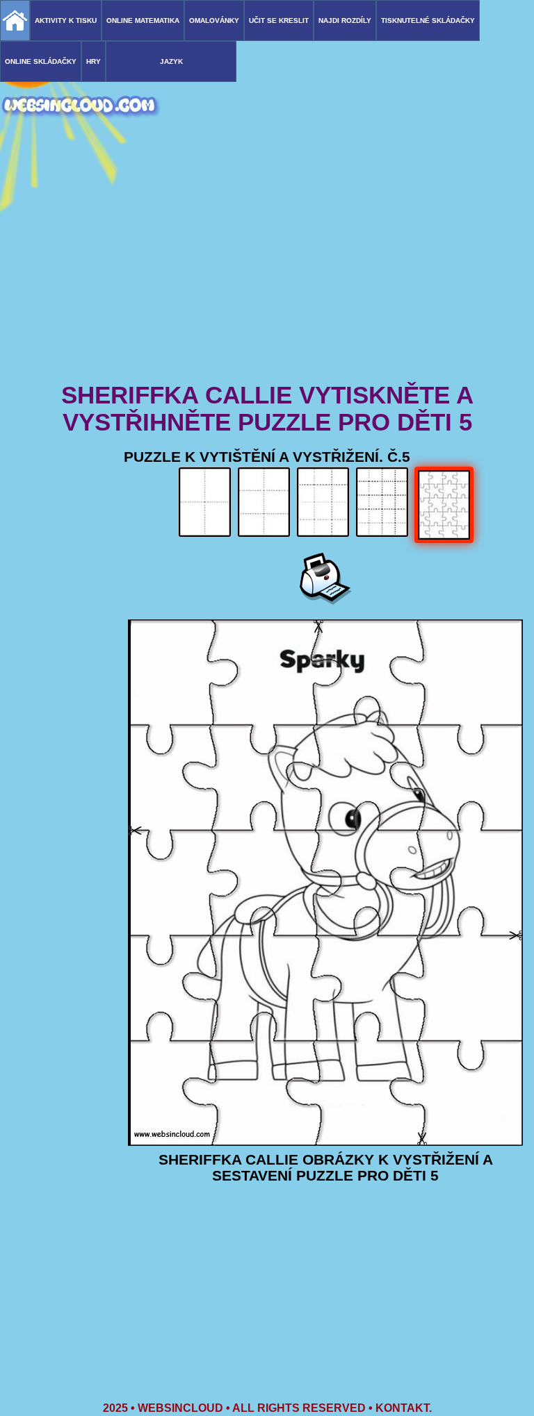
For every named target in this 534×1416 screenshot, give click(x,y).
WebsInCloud (180, 1408)
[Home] (15, 20)
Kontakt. (403, 1408)
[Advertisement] (267, 271)
